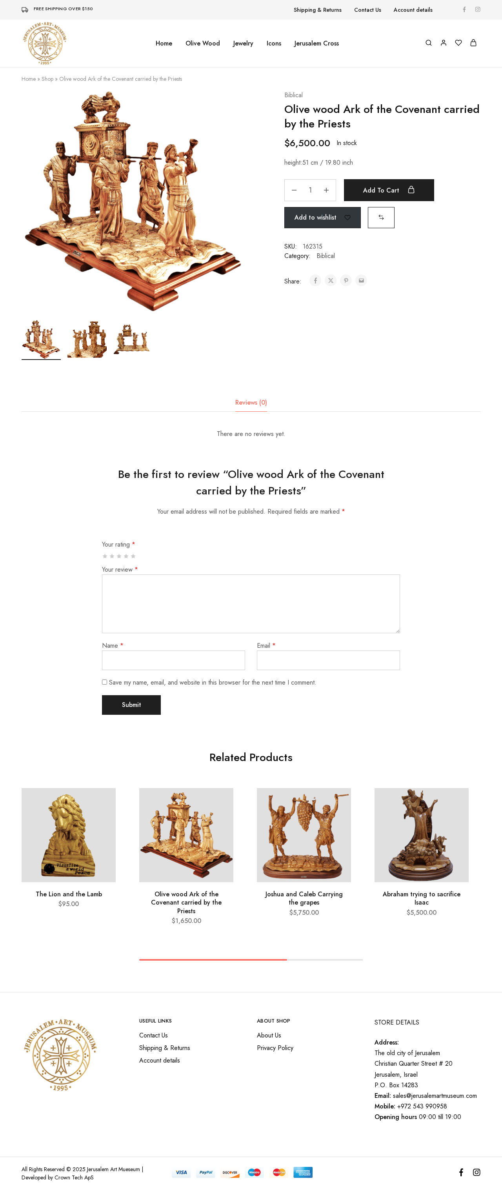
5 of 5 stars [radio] (133, 556)
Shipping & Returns (318, 10)
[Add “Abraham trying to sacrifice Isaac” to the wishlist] (455, 804)
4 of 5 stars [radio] (126, 556)
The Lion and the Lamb (69, 894)
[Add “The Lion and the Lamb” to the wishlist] (102, 804)
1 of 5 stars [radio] (105, 556)
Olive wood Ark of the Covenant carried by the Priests (186, 903)
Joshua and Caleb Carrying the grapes (304, 898)
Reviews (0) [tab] (251, 402)
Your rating (118, 544)
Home (164, 43)
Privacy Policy (275, 1047)
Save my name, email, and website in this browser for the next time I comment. (212, 682)
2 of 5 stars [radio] (112, 556)
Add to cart (382, 190)
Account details (413, 10)
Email (266, 645)
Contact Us (367, 10)
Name (113, 645)
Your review (120, 569)
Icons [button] (274, 43)
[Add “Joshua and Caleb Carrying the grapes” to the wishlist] (338, 804)
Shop (47, 79)
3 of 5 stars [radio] (119, 556)
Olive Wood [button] (203, 43)
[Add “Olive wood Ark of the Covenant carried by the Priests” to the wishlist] (220, 804)
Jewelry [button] (243, 43)
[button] (381, 217)
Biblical (293, 95)
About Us (269, 1035)
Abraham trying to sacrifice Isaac (421, 898)
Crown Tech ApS (74, 1177)
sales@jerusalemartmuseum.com (435, 1095)
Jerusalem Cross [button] (317, 43)
